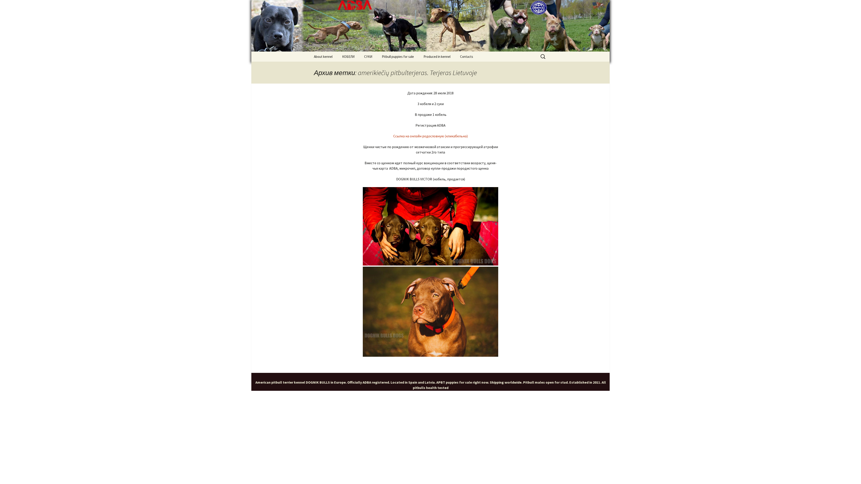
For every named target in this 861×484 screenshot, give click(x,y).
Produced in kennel (437, 56)
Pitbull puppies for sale (398, 56)
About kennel (323, 56)
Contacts (466, 56)
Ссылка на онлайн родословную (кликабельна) (430, 136)
